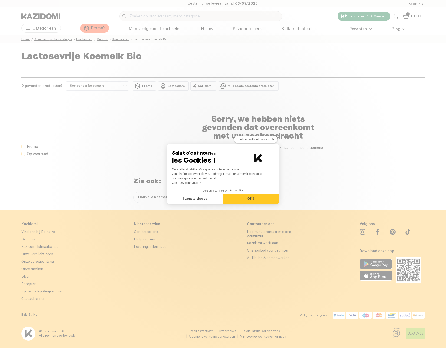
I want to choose (195, 198)
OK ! (250, 198)
